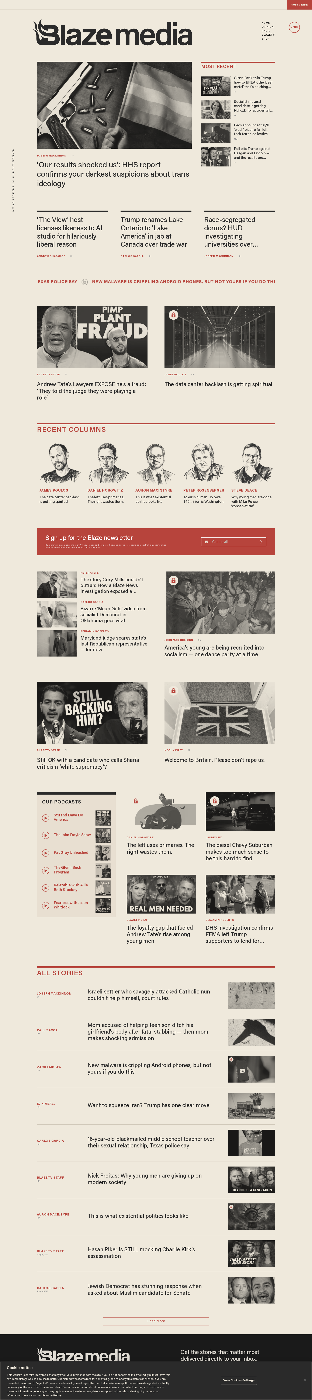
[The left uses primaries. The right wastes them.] (161, 811)
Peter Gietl (89, 573)
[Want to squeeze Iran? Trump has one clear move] (251, 1105)
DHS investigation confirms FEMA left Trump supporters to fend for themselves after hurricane (239, 935)
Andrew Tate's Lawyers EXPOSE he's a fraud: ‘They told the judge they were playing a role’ (91, 391)
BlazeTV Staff (48, 374)
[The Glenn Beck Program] (103, 870)
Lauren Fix (214, 837)
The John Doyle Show (72, 835)
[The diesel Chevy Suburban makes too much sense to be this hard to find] (240, 811)
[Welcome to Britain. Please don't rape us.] (219, 712)
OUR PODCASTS (61, 802)
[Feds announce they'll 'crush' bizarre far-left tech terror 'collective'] (215, 133)
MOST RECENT (219, 67)
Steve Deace (244, 490)
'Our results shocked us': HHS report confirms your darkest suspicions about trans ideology (113, 175)
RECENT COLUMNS (71, 430)
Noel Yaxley (173, 750)
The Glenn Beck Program (67, 870)
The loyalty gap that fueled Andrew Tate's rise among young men (160, 935)
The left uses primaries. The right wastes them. (160, 849)
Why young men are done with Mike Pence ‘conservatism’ (251, 502)
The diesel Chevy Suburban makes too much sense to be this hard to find (239, 852)
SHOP (266, 39)
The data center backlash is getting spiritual (218, 385)
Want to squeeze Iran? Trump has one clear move (148, 1106)
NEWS (266, 23)
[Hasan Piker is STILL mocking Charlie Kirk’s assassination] (251, 1253)
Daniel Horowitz (105, 490)
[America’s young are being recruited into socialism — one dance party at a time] (219, 602)
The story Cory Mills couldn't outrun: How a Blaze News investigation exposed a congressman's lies (111, 586)
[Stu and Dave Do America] (103, 817)
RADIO (266, 31)
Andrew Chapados (51, 256)
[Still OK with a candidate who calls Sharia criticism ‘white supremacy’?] (92, 712)
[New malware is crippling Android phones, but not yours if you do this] (251, 1069)
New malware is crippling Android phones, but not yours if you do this (153, 282)
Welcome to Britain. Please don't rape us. (214, 760)
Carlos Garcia (132, 256)
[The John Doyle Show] (103, 835)
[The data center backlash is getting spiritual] (219, 337)
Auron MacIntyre (153, 490)
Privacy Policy (86, 545)
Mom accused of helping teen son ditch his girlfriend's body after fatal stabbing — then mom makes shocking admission (148, 1032)
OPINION (268, 27)
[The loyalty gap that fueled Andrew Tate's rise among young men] (161, 893)
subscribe (299, 4)
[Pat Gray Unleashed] (103, 852)
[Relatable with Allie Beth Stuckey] (103, 887)
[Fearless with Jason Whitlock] (103, 905)
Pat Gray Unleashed (71, 853)
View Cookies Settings (238, 1380)
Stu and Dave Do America (68, 818)
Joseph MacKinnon (51, 156)
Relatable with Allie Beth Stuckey (71, 888)
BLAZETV (268, 35)
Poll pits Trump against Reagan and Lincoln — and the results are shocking (252, 153)
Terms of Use (106, 545)
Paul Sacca (47, 1030)
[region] (156, 1380)
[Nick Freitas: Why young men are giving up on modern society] (251, 1179)
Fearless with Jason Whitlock (71, 905)
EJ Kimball (46, 1104)
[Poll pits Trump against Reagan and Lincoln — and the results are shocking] (215, 156)
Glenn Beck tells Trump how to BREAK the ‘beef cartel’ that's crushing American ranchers (253, 82)
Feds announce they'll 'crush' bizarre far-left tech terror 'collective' (251, 130)
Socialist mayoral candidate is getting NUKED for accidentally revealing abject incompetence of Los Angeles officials (253, 106)
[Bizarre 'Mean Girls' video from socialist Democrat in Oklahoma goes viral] (57, 614)
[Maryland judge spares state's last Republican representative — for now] (57, 643)
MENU (294, 27)
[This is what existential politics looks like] (251, 1216)
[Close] (305, 1380)
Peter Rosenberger (203, 490)
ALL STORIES (60, 973)
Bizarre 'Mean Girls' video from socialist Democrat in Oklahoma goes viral (113, 615)
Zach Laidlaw (49, 1067)
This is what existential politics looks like (138, 1216)
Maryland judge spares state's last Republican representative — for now (113, 644)
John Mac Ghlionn (178, 640)
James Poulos (175, 374)
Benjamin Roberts (94, 631)
